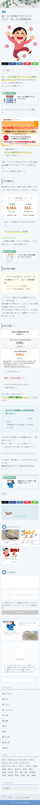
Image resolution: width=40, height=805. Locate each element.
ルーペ (15, 766)
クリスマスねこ (14, 763)
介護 (6, 715)
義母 (18, 775)
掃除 (5, 772)
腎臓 (24, 775)
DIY (5, 760)
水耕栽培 (33, 772)
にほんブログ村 (19, 516)
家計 (5, 493)
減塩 (5, 775)
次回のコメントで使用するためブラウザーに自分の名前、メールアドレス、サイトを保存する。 (20, 605)
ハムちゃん (9, 710)
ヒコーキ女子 (7, 766)
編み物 (11, 775)
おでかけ (8, 694)
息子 (32, 769)
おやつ (32, 760)
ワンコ (22, 766)
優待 (5, 769)
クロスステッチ (25, 763)
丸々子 (29, 766)
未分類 (7, 737)
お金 (4, 12)
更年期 (11, 772)
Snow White (24, 760)
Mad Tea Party (13, 760)
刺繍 (6, 721)
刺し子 (11, 769)
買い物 (7, 742)
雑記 (6, 748)
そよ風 (5, 763)
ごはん (7, 705)
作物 (36, 766)
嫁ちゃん (19, 769)
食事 (34, 775)
